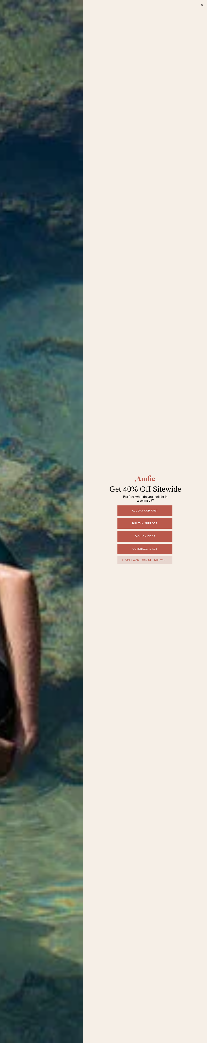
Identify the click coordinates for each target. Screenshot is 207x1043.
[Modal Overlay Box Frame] (103, 521)
